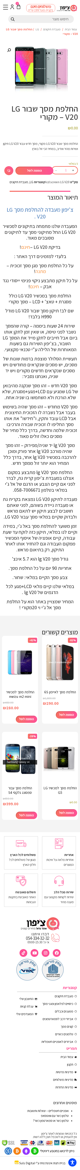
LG (37, 29)
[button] (9, 50)
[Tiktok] (23, 953)
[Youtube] (34, 953)
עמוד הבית (71, 29)
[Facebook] (57, 953)
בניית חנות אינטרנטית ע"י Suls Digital (42, 1163)
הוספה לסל (34, 170)
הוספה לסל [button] (66, 715)
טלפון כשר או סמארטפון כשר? (51, 1121)
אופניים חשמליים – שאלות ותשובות (48, 1111)
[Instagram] (45, 953)
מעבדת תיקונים (52, 29)
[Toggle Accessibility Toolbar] (72, 1162)
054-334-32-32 (37, 938)
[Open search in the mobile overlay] (41, 19)
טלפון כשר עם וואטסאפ (55, 1116)
